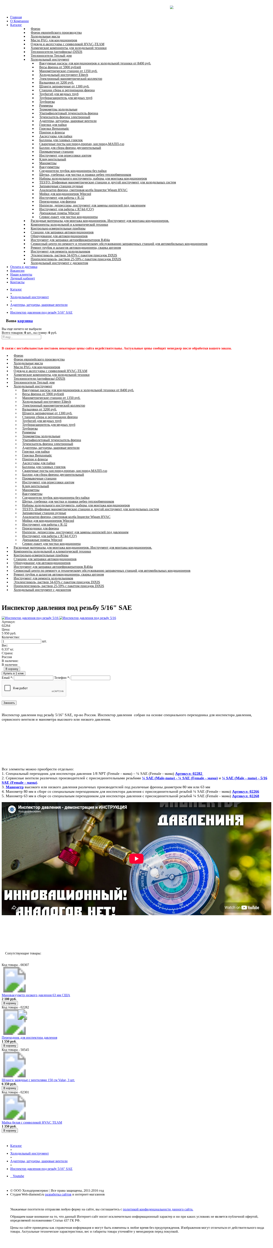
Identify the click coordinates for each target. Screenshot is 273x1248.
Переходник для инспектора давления (29, 1037)
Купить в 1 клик (13, 673)
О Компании (19, 21)
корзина (25, 321)
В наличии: (10, 661)
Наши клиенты (21, 274)
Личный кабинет (22, 278)
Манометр (15, 787)
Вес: (5, 645)
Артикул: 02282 (189, 773)
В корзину (12, 669)
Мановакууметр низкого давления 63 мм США (36, 995)
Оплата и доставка (23, 267)
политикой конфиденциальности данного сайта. (158, 1209)
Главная (16, 17)
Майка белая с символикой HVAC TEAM (32, 1122)
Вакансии (17, 270)
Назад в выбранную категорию (27, 938)
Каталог (16, 25)
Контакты (17, 282)
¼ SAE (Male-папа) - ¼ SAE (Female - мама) (180, 778)
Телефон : (62, 677)
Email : (7, 677)
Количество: (11, 637)
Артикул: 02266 (245, 791)
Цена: (6, 629)
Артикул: (8, 622)
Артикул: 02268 (245, 796)
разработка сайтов (58, 1194)
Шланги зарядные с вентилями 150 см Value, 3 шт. (38, 1080)
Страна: (7, 653)
